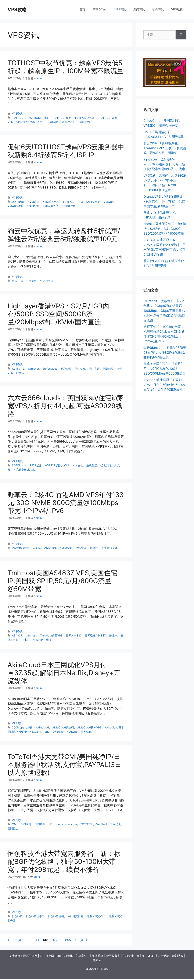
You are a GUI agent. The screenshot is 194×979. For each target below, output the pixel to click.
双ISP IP (38, 639)
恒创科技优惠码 (35, 916)
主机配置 (91, 465)
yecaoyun (66, 547)
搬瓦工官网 (30, 956)
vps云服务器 (50, 205)
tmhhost (31, 635)
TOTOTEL (86, 824)
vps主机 (78, 465)
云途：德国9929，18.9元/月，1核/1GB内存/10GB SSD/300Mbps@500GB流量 (164, 368)
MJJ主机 (153, 956)
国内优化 (80, 368)
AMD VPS (50, 547)
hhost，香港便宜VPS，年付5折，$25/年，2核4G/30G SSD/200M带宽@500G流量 (164, 228)
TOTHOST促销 (62, 117)
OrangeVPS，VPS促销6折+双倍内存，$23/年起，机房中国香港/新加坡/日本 (164, 201)
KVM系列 (33, 201)
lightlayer (33, 368)
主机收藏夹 (96, 956)
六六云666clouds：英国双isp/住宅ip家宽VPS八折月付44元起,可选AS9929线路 (66, 406)
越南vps (53, 121)
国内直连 (94, 368)
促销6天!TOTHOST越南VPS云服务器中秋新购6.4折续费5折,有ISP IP (66, 151)
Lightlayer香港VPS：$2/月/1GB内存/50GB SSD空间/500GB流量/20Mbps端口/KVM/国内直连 (58, 314)
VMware (109, 201)
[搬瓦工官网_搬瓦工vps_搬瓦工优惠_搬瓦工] (164, 85)
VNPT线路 (33, 205)
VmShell (101, 824)
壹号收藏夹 (113, 956)
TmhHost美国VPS (51, 635)
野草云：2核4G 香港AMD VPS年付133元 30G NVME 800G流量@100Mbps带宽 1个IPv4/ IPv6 (66, 503)
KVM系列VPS (51, 201)
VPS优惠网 (47, 956)
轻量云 (20, 372)
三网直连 (13, 828)
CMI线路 (40, 824)
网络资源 (81, 547)
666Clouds (19, 465)
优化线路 (66, 368)
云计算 (113, 635)
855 (68, 940)
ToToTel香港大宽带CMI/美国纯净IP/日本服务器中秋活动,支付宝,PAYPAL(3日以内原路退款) (64, 764)
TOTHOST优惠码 (38, 117)
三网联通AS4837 (95, 635)
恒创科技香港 (75, 916)
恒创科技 (17, 916)
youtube (72, 731)
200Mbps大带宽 (22, 727)
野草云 (94, 547)
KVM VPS (18, 368)
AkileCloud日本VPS (89, 727)
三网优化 (86, 731)
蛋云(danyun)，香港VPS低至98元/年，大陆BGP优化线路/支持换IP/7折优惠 (164, 352)
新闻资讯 (139, 9)
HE (50, 824)
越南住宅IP (68, 121)
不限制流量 (68, 205)
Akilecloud (42, 727)
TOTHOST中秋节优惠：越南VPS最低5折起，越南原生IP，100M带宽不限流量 (66, 67)
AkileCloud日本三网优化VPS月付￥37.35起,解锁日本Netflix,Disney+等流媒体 (64, 673)
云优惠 (165, 956)
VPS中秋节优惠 (25, 121)
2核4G (37, 547)
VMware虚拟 (15, 205)
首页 (82, 9)
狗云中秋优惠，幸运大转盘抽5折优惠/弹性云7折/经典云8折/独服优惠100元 (64, 235)
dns (47, 731)
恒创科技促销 (56, 916)
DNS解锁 (58, 731)
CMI (67, 465)
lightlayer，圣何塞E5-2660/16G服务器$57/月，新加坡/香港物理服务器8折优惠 (164, 164)
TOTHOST (18, 117)
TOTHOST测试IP (85, 117)
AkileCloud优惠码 (63, 727)
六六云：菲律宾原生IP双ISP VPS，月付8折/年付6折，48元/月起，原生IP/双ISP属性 (164, 384)
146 (54, 940)
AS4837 (17, 635)
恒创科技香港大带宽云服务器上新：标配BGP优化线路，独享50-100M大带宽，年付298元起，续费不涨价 (64, 861)
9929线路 (36, 465)
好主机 (140, 956)
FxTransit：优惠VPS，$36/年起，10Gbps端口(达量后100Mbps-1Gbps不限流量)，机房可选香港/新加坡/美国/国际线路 (164, 310)
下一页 (80, 940)
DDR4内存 (18, 201)
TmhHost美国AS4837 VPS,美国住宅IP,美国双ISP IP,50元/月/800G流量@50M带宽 (62, 581)
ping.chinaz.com (66, 824)
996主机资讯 (64, 956)
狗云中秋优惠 (29, 280)
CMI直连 (26, 824)
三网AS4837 (73, 635)
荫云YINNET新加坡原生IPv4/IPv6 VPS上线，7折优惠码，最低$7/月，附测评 (164, 148)
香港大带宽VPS (96, 916)
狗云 (14, 280)
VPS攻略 (17, 9)
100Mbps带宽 (20, 547)
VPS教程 (177, 9)
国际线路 (108, 368)
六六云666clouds (24, 469)
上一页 (14, 940)
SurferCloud (50, 368)
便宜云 (97, 960)
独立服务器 (46, 280)
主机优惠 (128, 956)
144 (37, 940)
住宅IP (25, 639)
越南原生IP (85, 121)
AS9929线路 (53, 465)
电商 (49, 639)
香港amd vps (109, 547)
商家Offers (100, 9)
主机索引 (81, 956)
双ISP (41, 121)
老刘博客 (177, 956)
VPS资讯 (120, 9)
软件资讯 (158, 9)
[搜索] (181, 34)
